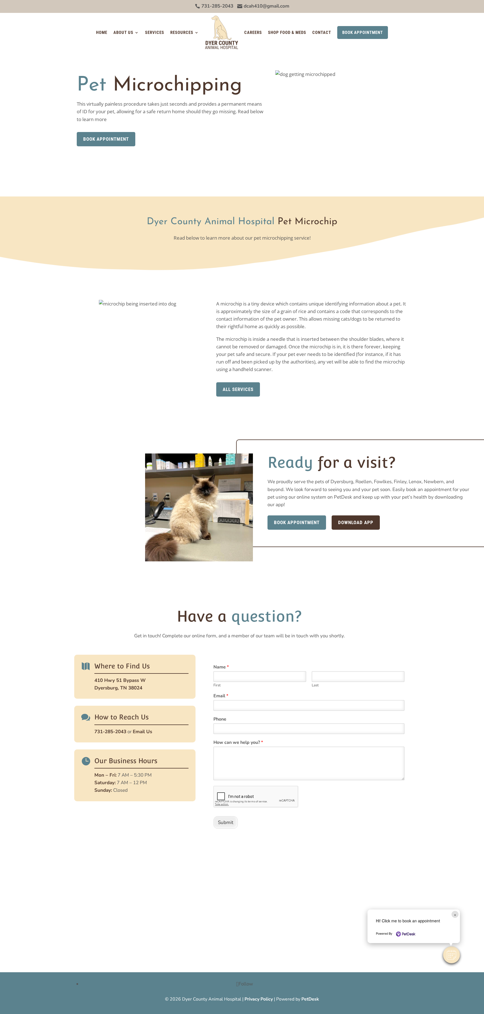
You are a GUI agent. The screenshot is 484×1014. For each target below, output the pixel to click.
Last (315, 685)
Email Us (142, 731)
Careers (253, 32)
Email (220, 696)
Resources (181, 32)
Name (221, 667)
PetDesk (310, 999)
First (217, 685)
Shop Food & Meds (287, 32)
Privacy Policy (259, 999)
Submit (225, 822)
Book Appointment (362, 32)
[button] (451, 954)
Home (101, 32)
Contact (321, 32)
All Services (238, 389)
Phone (219, 719)
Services (154, 32)
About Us (123, 32)
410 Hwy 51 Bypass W (120, 680)
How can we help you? (238, 743)
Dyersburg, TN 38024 (118, 688)
